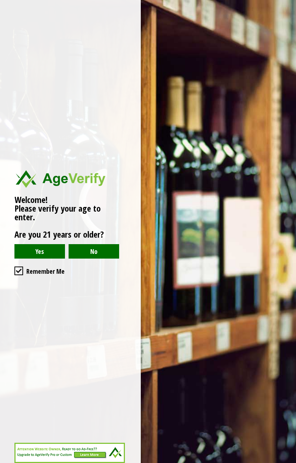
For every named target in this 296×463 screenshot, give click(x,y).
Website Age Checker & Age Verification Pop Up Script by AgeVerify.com (287, 461)
